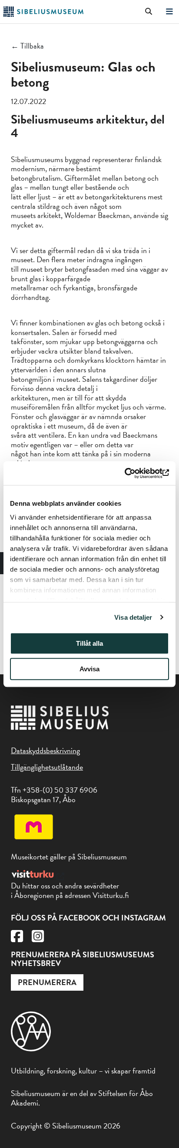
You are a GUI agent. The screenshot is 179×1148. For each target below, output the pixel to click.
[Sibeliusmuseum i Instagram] (38, 938)
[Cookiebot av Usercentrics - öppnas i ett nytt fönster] (131, 473)
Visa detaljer (133, 617)
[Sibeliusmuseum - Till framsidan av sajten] (43, 14)
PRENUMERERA (47, 982)
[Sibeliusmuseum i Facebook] (17, 938)
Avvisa (89, 669)
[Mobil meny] (169, 12)
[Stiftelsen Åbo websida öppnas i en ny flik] (31, 1048)
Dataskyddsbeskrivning (45, 750)
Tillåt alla (89, 643)
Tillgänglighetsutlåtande (47, 767)
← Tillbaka (27, 46)
